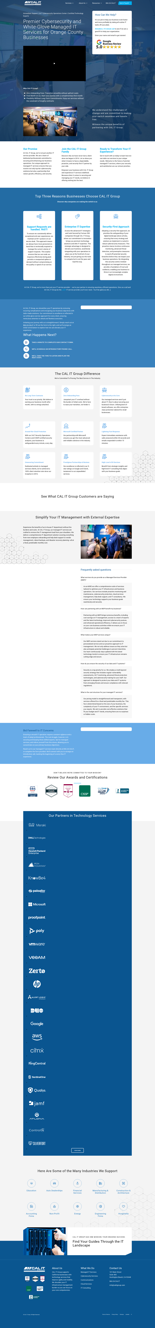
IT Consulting (86, 1288)
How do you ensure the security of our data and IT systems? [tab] (103, 664)
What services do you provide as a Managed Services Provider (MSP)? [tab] (104, 578)
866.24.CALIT (111, 3)
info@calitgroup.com (117, 1285)
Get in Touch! (124, 3)
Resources (96, 3)
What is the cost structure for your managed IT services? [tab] (102, 692)
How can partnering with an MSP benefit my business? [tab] (101, 609)
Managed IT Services (88, 1272)
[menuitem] (106, 1314)
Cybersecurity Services (89, 1276)
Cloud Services (86, 1284)
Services (68, 3)
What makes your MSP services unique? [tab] (95, 635)
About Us (82, 3)
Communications (87, 1280)
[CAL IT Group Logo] (33, 3)
